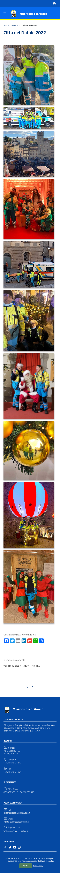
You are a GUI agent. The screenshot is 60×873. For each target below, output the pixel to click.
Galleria (15, 25)
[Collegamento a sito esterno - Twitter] (10, 847)
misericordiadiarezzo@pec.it (16, 812)
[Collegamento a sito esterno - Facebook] (5, 847)
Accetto (25, 865)
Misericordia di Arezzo (33, 13)
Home (6, 25)
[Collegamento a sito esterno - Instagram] (19, 847)
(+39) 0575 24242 (12, 762)
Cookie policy (38, 865)
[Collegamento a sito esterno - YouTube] (14, 847)
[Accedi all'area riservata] (54, 3)
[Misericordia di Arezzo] (13, 13)
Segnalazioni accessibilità (15, 831)
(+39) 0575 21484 (12, 771)
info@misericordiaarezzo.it (16, 822)
